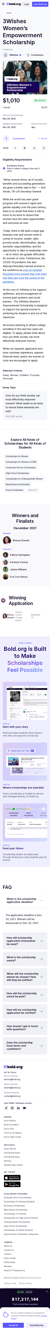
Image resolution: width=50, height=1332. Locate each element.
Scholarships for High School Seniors (21, 1218)
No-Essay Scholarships (14, 1205)
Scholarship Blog (11, 1157)
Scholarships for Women (17, 456)
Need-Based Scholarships (18, 484)
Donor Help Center (12, 1137)
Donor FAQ (9, 1129)
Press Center (10, 1258)
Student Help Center (13, 1165)
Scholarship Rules (12, 1153)
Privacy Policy (25, 1283)
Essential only (36, 1325)
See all (44, 138)
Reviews (8, 1266)
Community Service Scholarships (21, 467)
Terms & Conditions (13, 1133)
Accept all (13, 1325)
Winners (7, 1161)
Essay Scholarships (14, 490)
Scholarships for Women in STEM (21, 462)
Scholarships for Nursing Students (19, 1201)
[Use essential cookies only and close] (46, 1310)
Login (26, 4)
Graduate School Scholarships (18, 1197)
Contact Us (9, 1250)
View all (31, 490)
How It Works (10, 1120)
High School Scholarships (17, 473)
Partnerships (9, 1262)
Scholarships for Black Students (18, 1230)
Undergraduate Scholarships (17, 1222)
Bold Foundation (11, 1124)
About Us (8, 1246)
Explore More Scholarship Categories (21, 1234)
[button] (25, 900)
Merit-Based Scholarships (15, 1210)
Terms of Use (10, 1283)
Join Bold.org (40, 4)
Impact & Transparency (14, 1270)
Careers (7, 1254)
